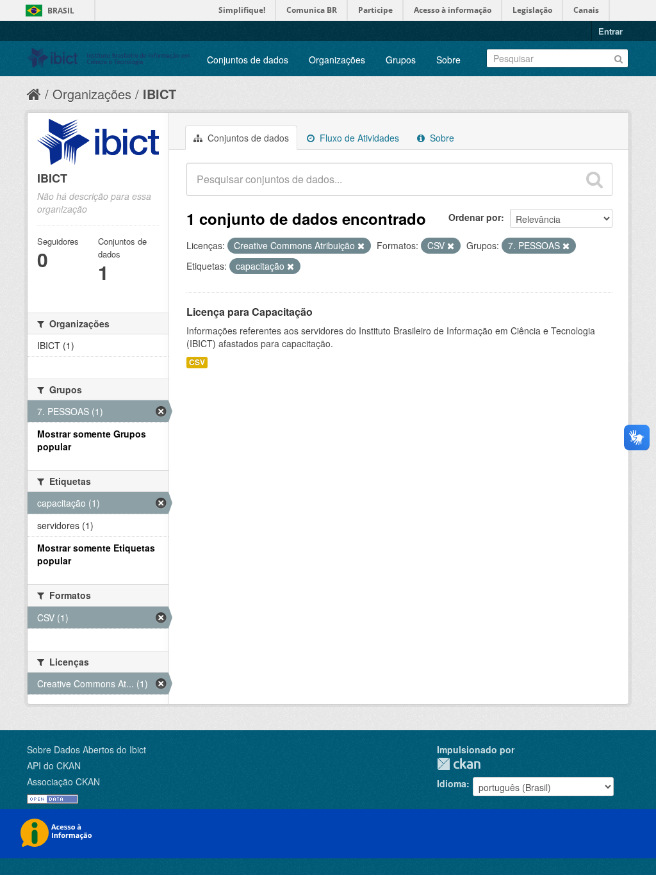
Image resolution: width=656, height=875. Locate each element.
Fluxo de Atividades (358, 137)
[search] (594, 179)
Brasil (60, 10)
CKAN (458, 764)
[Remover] (361, 246)
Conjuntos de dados (247, 59)
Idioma (451, 783)
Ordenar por (474, 217)
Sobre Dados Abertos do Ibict (86, 749)
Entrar (610, 31)
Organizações (337, 59)
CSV (197, 362)
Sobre (448, 59)
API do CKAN (54, 765)
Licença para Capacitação (249, 311)
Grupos (401, 59)
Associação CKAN (63, 781)
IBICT (159, 94)
